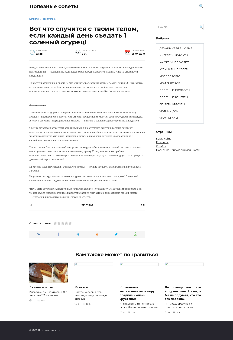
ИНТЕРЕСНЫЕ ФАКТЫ (173, 55)
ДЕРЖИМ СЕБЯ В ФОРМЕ (175, 48)
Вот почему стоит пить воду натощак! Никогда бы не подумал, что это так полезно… (183, 293)
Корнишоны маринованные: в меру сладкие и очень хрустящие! (137, 293)
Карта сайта (164, 138)
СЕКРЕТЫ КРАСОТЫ (172, 104)
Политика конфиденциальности (178, 150)
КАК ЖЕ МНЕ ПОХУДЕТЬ (175, 62)
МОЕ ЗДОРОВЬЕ (169, 76)
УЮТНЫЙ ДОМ (169, 111)
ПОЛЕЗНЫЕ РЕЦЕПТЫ (173, 97)
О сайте (161, 146)
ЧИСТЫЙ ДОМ (168, 118)
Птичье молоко (41, 287)
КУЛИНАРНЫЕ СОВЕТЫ (174, 69)
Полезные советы (53, 6)
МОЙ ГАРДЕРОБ (169, 83)
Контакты (162, 142)
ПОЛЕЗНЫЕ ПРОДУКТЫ (174, 90)
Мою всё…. (82, 287)
